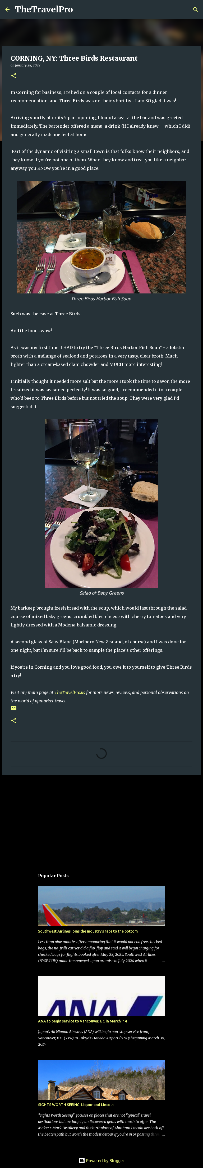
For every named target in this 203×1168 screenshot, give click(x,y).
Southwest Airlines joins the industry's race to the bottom (88, 931)
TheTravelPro (44, 9)
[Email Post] (14, 710)
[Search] (80, 9)
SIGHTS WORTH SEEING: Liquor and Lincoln (76, 1105)
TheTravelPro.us (69, 692)
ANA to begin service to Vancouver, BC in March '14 (82, 1021)
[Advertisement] (101, 820)
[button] (14, 76)
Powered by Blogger (104, 1160)
